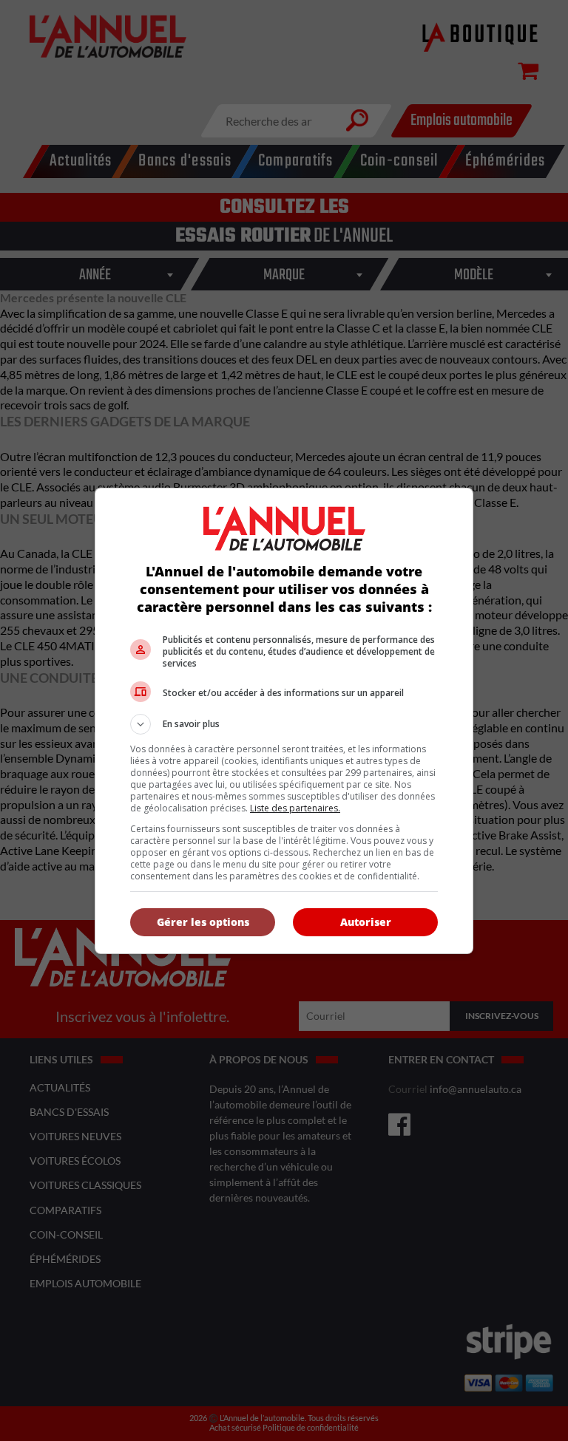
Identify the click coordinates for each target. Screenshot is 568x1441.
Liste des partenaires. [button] (295, 808)
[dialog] (284, 721)
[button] (284, 724)
